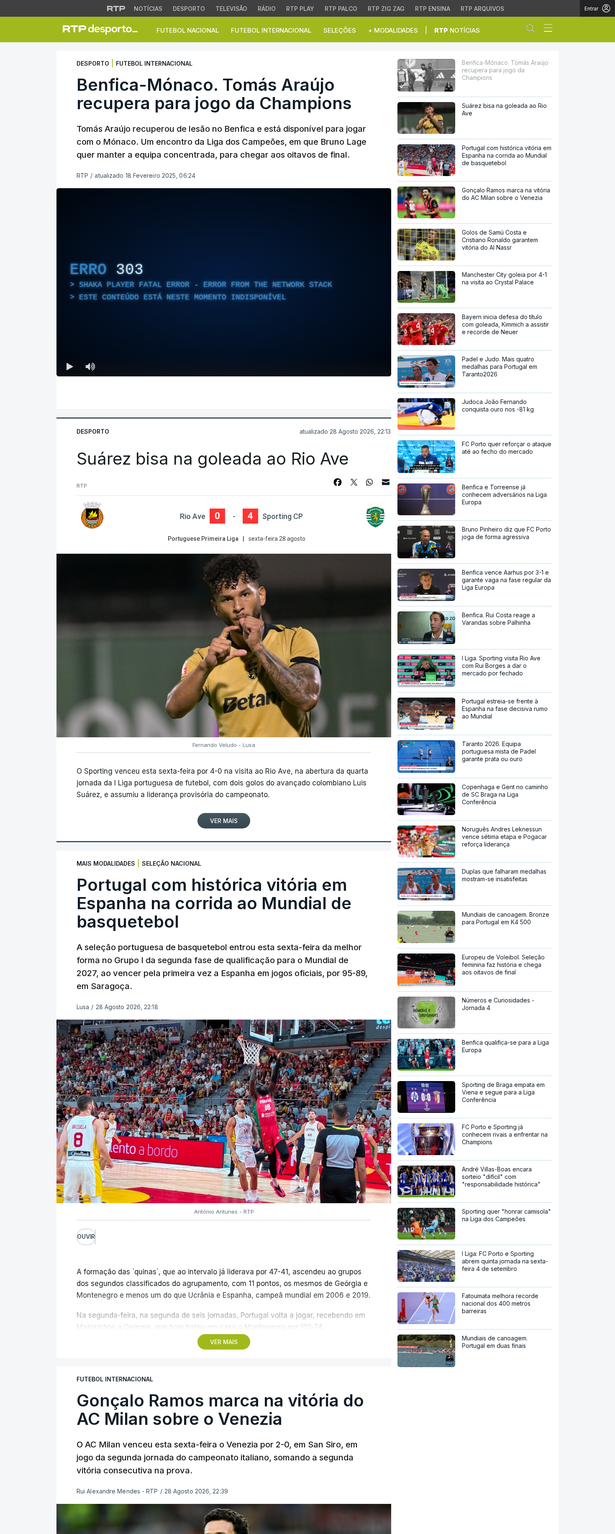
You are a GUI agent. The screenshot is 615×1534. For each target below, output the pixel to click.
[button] (532, 30)
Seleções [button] (339, 30)
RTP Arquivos (482, 8)
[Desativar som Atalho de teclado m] (90, 366)
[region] (223, 282)
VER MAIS (224, 1341)
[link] (104, 29)
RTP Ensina (432, 8)
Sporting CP (282, 516)
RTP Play (300, 8)
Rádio (267, 8)
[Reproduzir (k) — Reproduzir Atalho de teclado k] (70, 366)
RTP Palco (341, 8)
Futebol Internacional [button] (271, 30)
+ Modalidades (393, 30)
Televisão (231, 8)
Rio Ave (192, 516)
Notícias (148, 8)
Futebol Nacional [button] (187, 30)
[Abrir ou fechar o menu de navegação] (545, 29)
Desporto (189, 8)
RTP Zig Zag (386, 8)
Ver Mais (224, 820)
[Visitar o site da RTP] (116, 8)
